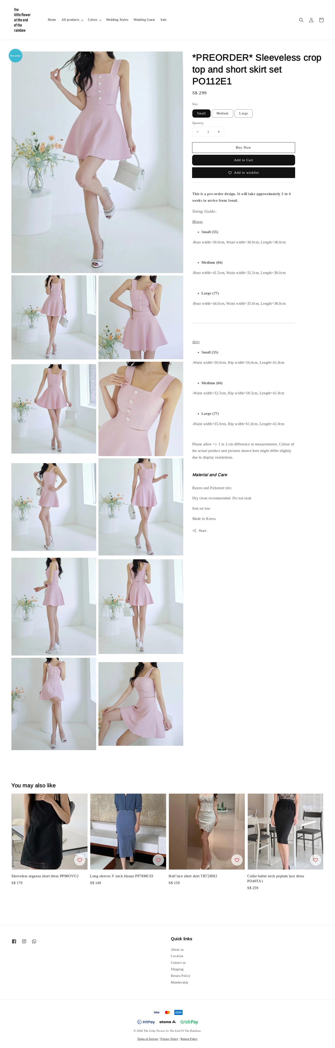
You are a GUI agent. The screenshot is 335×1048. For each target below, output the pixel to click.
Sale (163, 19)
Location (177, 956)
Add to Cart (243, 160)
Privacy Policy (169, 1038)
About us (177, 949)
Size (195, 104)
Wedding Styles (117, 19)
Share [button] (203, 530)
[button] (301, 20)
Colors (92, 19)
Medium (222, 113)
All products (70, 19)
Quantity (198, 123)
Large (243, 113)
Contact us (178, 962)
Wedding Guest (144, 19)
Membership (179, 982)
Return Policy (181, 976)
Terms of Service (147, 1038)
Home (52, 19)
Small (201, 113)
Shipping (177, 969)
